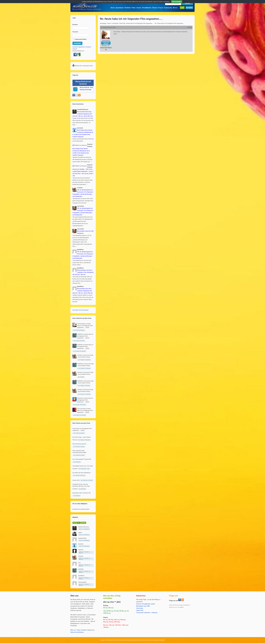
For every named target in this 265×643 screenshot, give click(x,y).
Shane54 (79, 398)
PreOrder (128, 7)
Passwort (75, 32)
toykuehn (80, 549)
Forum (160, 7)
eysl (79, 562)
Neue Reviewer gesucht (79, 444)
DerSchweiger (81, 324)
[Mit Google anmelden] (78, 55)
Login (182, 7)
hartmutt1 (80, 544)
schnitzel (79, 355)
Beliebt (83, 522)
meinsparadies (82, 582)
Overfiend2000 (82, 538)
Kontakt (83, 630)
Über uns (73, 630)
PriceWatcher (146, 7)
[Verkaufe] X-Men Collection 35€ (81, 493)
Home (113, 7)
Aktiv (78, 522)
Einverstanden (176, 1)
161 (108, 45)
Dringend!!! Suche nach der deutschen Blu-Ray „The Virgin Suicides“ (81, 487)
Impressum (90, 630)
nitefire (80, 532)
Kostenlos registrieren (78, 47)
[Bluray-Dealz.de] (85, 8)
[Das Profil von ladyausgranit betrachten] (106, 38)
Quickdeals (120, 7)
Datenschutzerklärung (76, 632)
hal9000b (80, 334)
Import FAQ (139, 610)
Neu (74, 522)
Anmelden (189, 7)
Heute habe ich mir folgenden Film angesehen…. (140, 23)
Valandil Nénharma (83, 527)
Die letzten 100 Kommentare (80, 310)
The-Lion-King (81, 408)
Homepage (103, 23)
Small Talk (122, 23)
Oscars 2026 (76, 480)
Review (154, 7)
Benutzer (75, 24)
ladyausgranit (106, 40)
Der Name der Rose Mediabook (81, 472)
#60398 (189, 27)
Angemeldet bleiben (81, 39)
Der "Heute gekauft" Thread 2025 (81, 459)
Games (138, 7)
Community (168, 7)
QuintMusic (81, 575)
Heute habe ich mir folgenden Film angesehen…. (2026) (85, 325)
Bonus (175, 7)
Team (78, 630)
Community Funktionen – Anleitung (146, 612)
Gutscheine (139, 608)
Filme (134, 7)
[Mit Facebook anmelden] (75, 55)
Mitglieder (75, 517)
